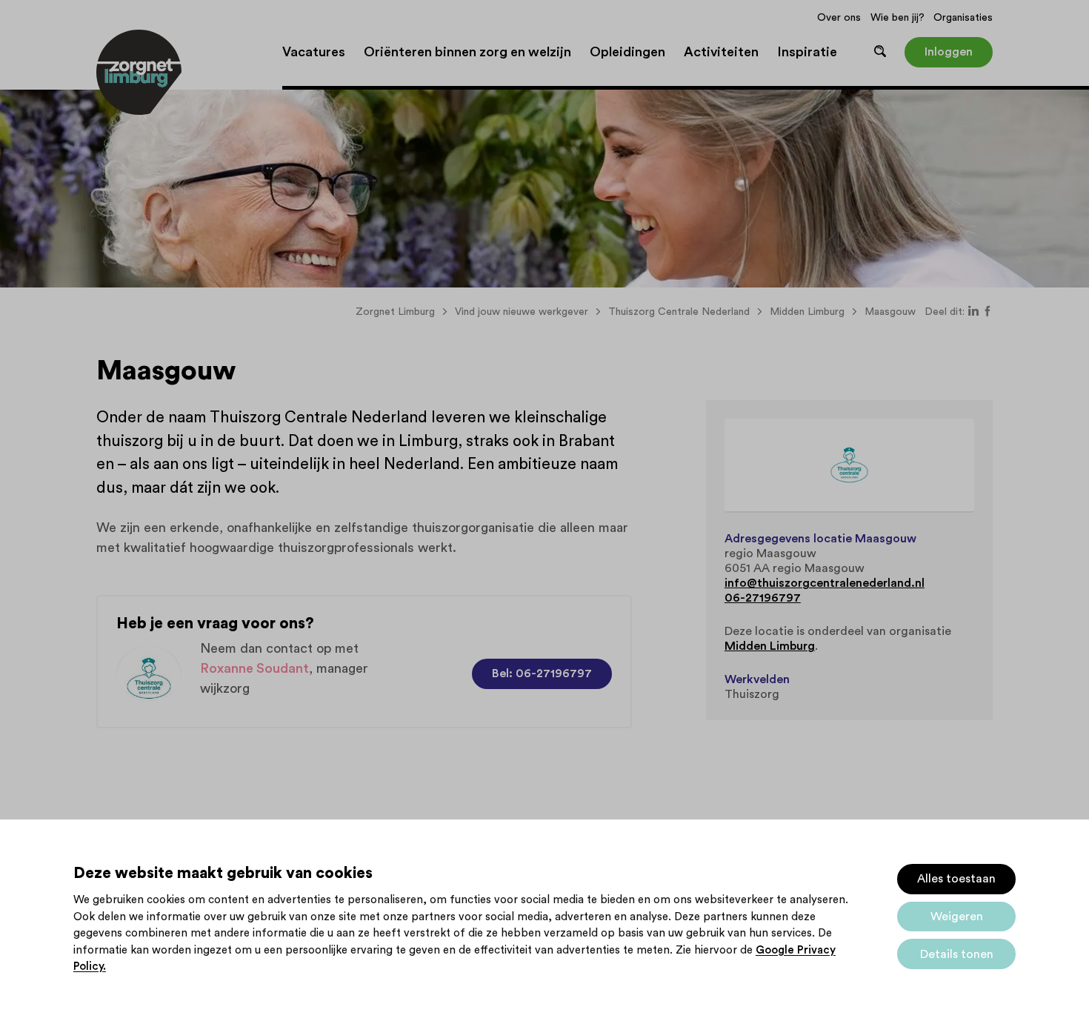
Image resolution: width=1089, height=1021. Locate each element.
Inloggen (949, 52)
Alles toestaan (956, 879)
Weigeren (956, 916)
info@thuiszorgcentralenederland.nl (825, 583)
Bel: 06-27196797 (542, 673)
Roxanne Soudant (254, 668)
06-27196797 (763, 598)
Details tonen (956, 954)
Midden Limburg (770, 646)
